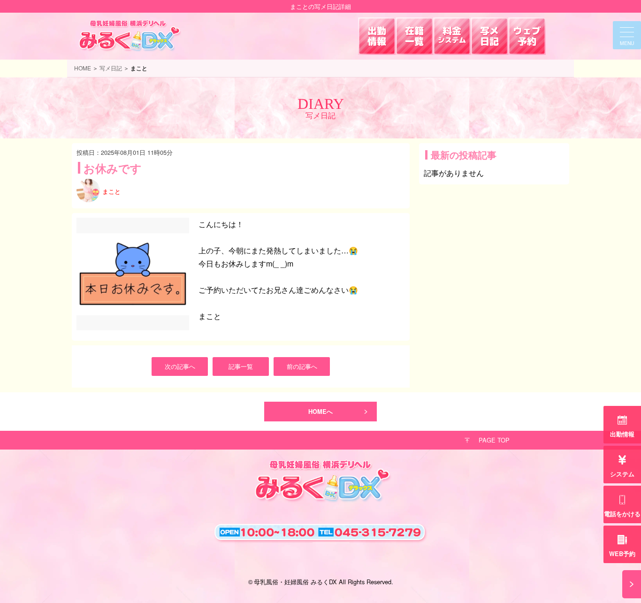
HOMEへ (320, 411)
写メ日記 (110, 68)
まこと (111, 191)
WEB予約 (622, 554)
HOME (82, 68)
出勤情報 (622, 434)
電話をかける (622, 514)
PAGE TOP (494, 439)
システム (622, 474)
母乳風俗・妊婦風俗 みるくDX (295, 581)
